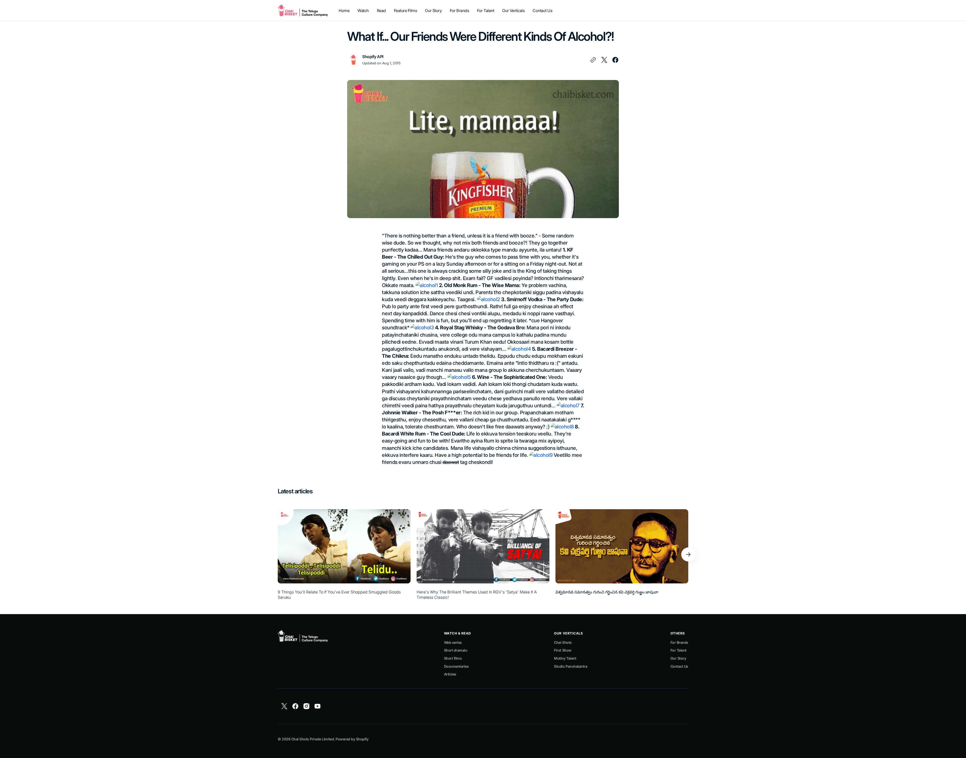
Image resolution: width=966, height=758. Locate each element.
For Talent (678, 650)
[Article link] (344, 554)
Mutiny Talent (565, 658)
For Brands (679, 642)
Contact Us (679, 666)
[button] (688, 554)
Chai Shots (563, 642)
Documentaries (456, 666)
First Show (562, 650)
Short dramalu (455, 650)
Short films (453, 658)
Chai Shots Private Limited (312, 739)
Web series (453, 642)
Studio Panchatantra (570, 666)
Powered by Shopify (352, 739)
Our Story (678, 658)
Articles (450, 674)
